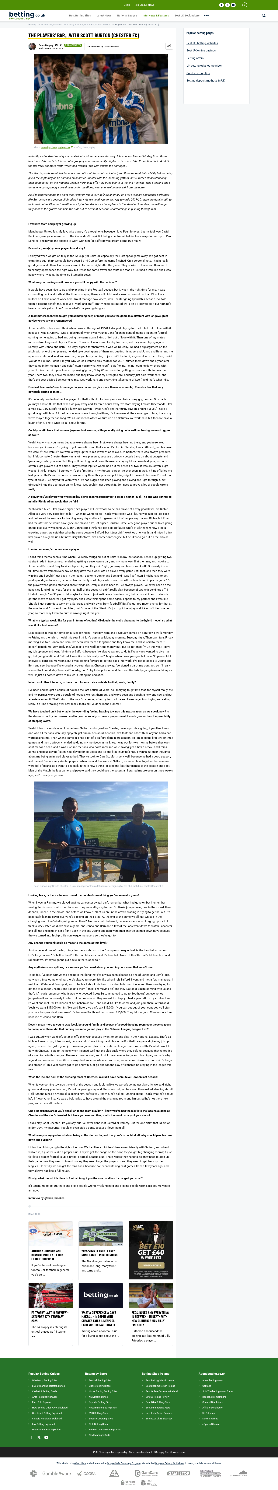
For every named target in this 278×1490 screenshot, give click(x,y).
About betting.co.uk (212, 1380)
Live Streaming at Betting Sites (48, 1385)
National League (127, 15)
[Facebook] (221, 5)
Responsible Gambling (214, 1396)
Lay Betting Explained (43, 1424)
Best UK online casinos (201, 50)
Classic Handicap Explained (47, 1418)
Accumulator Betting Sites (103, 1407)
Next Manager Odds (99, 1435)
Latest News (103, 15)
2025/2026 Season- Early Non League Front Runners (99, 1253)
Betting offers (195, 58)
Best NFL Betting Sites (101, 1418)
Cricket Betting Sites (100, 1385)
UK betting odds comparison (204, 65)
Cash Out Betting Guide (44, 1391)
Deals (127, 4)
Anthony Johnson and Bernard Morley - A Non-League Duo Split (47, 1255)
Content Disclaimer (212, 1402)
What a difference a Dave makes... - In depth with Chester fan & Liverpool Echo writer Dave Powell (99, 1319)
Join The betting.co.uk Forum (217, 1391)
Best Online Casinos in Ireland (162, 1391)
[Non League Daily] (37, 15)
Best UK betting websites (202, 43)
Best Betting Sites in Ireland (160, 1380)
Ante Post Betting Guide (44, 1396)
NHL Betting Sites (98, 1424)
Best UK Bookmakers (187, 15)
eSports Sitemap (211, 1424)
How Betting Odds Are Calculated (50, 1407)
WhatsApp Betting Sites (44, 1380)
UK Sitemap (208, 1413)
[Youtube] (233, 5)
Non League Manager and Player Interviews (86, 24)
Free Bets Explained (42, 1402)
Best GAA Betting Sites (158, 1402)
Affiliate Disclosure (212, 1407)
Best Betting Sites (80, 15)
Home (31, 24)
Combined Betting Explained (47, 1413)
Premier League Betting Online (105, 1429)
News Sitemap (210, 1418)
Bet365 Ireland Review (157, 1396)
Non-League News (144, 4)
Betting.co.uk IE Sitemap (159, 1418)
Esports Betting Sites (100, 1402)
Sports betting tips (198, 73)
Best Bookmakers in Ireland (160, 1385)
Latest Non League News (49, 24)
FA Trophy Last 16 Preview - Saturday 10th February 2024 (49, 1317)
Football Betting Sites (100, 1380)
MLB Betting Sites (98, 1413)
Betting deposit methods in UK (205, 80)
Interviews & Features (156, 15)
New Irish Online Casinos (159, 1413)
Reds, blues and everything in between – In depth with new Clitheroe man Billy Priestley (150, 1319)
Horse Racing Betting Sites (103, 1391)
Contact (206, 1385)
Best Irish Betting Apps (158, 1407)
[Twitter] (227, 5)
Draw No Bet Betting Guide (46, 1429)
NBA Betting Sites (98, 1396)
